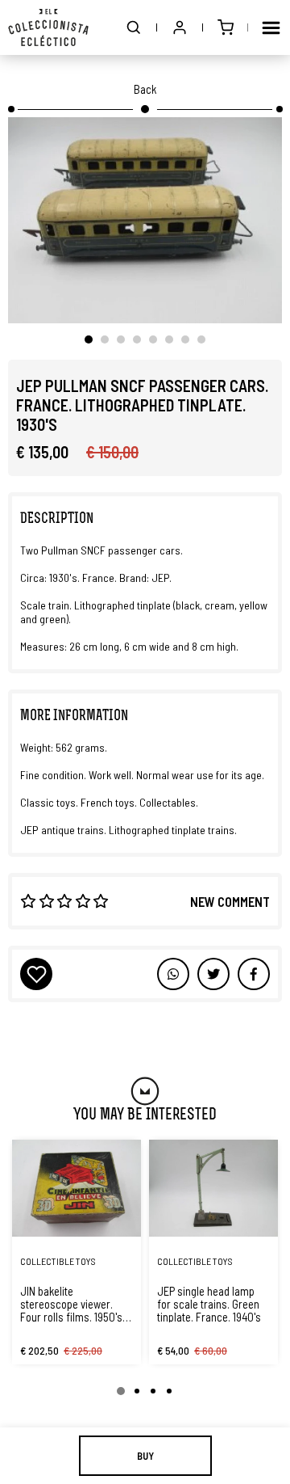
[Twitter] (254, 974)
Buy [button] (145, 1455)
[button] (133, 27)
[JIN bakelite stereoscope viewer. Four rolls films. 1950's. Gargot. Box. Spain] (76, 1188)
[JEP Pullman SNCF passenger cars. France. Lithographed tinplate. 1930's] (145, 220)
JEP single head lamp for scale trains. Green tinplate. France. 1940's (209, 1303)
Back (145, 89)
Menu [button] (270, 27)
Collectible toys (58, 1261)
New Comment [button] (230, 901)
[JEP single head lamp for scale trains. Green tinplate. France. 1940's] (213, 1188)
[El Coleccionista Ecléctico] (48, 27)
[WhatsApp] (173, 974)
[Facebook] (213, 974)
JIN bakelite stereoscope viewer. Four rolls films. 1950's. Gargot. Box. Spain (72, 1303)
